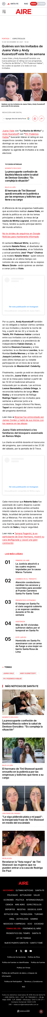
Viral (11, 919)
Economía (9, 900)
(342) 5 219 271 (37, 1000)
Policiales (12, 895)
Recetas (21, 909)
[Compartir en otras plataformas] (41, 118)
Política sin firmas (23, 968)
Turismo (38, 914)
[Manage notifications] (41, 1012)
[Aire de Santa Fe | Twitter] (21, 951)
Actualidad (26, 895)
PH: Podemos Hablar (12, 679)
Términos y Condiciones (33, 981)
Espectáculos (19, 39)
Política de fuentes (38, 962)
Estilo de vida (11, 914)
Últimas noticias (24, 890)
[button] (7, 11)
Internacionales (34, 900)
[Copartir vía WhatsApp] (35, 118)
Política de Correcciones (16, 957)
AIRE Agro (20, 904)
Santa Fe (39, 890)
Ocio (29, 924)
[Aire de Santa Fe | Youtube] (30, 951)
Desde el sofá (35, 909)
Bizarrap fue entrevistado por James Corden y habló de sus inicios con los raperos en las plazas (23, 420)
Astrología (22, 919)
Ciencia (9, 904)
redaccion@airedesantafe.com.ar (26, 1004)
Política (20, 900)
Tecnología (26, 914)
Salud (37, 895)
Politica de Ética (34, 957)
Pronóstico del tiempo (18, 933)
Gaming (34, 919)
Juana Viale (8, 130)
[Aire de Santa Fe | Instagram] (26, 951)
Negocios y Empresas (14, 924)
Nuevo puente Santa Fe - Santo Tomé (24, 943)
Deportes (10, 909)
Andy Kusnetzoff (10, 134)
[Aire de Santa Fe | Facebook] (16, 951)
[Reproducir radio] (3, 3)
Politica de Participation (13, 981)
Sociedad (39, 924)
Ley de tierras (23, 938)
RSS (23, 987)
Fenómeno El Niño (32, 928)
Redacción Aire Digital (12, 112)
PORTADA (5, 39)
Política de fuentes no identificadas (15, 962)
